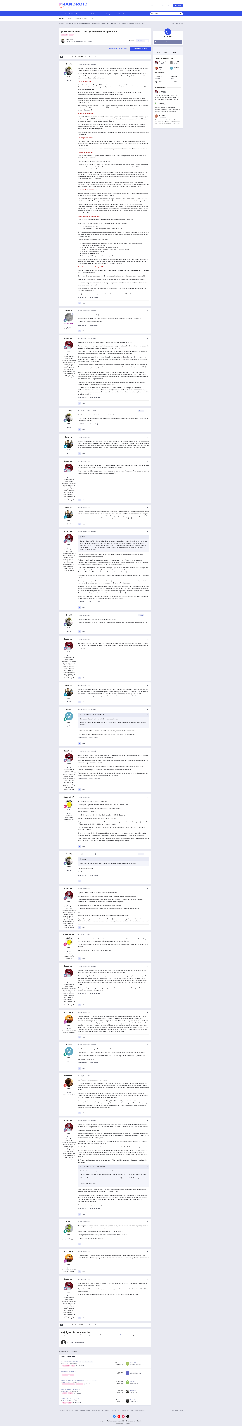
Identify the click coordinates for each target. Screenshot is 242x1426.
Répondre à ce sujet (140, 48)
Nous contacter (130, 1421)
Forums (61, 18)
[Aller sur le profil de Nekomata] (127, 1392)
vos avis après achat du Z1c (69, 1362)
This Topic (173, 13)
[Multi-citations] (79, 303)
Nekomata (66, 1391)
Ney (160, 67)
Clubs (91, 18)
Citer (83, 303)
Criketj (71, 39)
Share (132, 40)
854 (69, 1029)
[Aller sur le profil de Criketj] (63, 41)
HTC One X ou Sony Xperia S (70, 1399)
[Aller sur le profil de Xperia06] (127, 1364)
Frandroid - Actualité (67, 14)
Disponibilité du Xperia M (68, 1371)
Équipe (70, 18)
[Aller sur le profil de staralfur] (127, 1382)
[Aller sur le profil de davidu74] (127, 1373)
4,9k (69, 80)
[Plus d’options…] (147, 64)
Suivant (80, 57)
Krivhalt (65, 1401)
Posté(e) (84, 64)
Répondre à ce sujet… (78, 1342)
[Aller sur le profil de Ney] (156, 68)
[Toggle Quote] (81, 537)
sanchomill (68, 1076)
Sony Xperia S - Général (85, 41)
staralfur (132, 1381)
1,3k (69, 355)
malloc (69, 709)
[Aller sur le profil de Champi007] (69, 804)
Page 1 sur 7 (93, 57)
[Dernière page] (85, 57)
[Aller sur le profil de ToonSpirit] (69, 345)
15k (69, 327)
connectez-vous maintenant (124, 1335)
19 (91, 1362)
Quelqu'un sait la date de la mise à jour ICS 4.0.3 (76, 1380)
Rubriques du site (81, 14)
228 (69, 813)
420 (69, 453)
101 (70, 1092)
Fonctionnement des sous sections (166, 42)
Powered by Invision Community (121, 1423)
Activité (118, 14)
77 (70, 726)
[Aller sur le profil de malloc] (69, 716)
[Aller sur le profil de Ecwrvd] (69, 444)
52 (70, 1238)
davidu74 (133, 1372)
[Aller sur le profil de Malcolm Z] (69, 1019)
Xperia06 (133, 1362)
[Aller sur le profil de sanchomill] (69, 1082)
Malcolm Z (68, 1012)
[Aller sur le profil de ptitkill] (69, 1228)
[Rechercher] (181, 13)
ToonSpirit (68, 338)
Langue (102, 1421)
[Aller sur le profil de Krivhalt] (127, 1401)
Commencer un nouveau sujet (117, 48)
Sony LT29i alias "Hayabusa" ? (70, 1389)
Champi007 (68, 797)
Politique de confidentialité (115, 1421)
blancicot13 (66, 1382)
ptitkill (68, 1222)
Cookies (139, 1421)
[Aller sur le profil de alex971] (69, 317)
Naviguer (109, 14)
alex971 (68, 311)
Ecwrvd (68, 437)
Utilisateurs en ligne (81, 18)
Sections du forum (96, 14)
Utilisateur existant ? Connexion (160, 6)
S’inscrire (178, 5)
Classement (126, 14)
